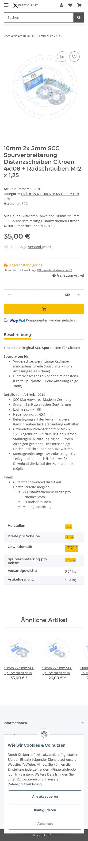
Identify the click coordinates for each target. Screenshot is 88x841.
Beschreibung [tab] (17, 335)
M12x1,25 (72, 548)
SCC (68, 526)
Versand (35, 247)
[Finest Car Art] (25, 5)
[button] (61, 5)
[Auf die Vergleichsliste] (62, 56)
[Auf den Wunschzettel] (74, 56)
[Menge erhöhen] (79, 295)
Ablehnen (45, 824)
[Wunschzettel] (70, 5)
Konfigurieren (45, 810)
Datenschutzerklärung (25, 784)
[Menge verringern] (9, 295)
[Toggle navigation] (6, 3)
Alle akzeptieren (45, 796)
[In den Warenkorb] (44, 309)
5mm (69, 537)
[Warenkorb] (79, 5)
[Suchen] (78, 17)
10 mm (70, 560)
